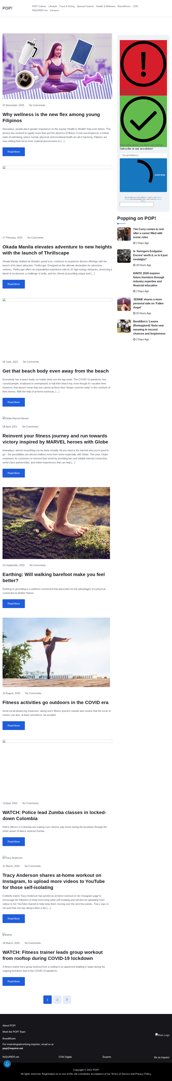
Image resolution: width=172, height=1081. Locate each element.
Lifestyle (52, 6)
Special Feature (85, 6)
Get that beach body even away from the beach (56, 371)
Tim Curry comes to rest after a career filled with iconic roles (148, 233)
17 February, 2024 (12, 237)
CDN (135, 6)
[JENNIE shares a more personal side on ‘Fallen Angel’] (124, 304)
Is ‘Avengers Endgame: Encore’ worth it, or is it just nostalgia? (150, 255)
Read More (14, 151)
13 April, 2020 (10, 803)
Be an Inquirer (161, 1057)
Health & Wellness (105, 6)
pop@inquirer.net (13, 1048)
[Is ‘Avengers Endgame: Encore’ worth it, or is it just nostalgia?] (124, 256)
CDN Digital (65, 1056)
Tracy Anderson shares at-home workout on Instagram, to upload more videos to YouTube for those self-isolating (54, 881)
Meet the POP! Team (14, 1031)
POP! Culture (39, 6)
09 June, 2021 (10, 361)
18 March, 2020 (11, 943)
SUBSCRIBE (160, 175)
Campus (54, 10)
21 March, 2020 (11, 866)
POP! (7, 8)
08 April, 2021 (10, 426)
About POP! (9, 1025)
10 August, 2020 (11, 693)
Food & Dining (67, 6)
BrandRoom (124, 6)
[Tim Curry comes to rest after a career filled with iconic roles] (124, 234)
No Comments (37, 105)
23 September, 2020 (14, 565)
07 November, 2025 (13, 105)
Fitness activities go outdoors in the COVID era (56, 702)
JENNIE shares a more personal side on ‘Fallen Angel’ (148, 303)
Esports (107, 1056)
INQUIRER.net (40, 10)
